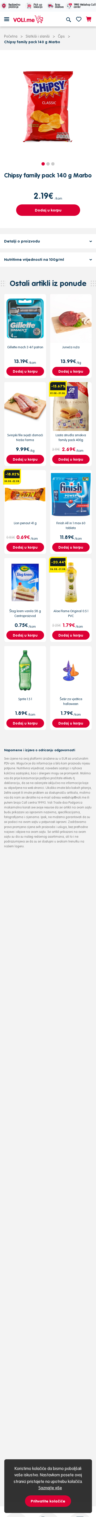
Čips (61, 36)
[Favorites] (78, 19)
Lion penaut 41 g (25, 523)
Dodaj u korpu (48, 210)
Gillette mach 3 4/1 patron (25, 347)
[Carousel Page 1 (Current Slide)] (43, 164)
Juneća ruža (71, 347)
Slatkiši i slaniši (38, 36)
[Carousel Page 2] (48, 164)
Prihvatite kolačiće (48, 1501)
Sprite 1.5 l (25, 699)
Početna (10, 36)
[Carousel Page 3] (53, 164)
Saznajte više (50, 1487)
